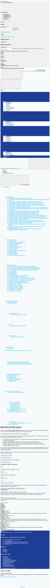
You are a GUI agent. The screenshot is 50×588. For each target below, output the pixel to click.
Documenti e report (12, 421)
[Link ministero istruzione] (6, 2)
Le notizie (5, 172)
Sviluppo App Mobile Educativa (15, 246)
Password (15, 29)
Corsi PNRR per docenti (11, 265)
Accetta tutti (20, 488)
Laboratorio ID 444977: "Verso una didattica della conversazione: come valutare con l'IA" (26, 216)
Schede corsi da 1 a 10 (15, 404)
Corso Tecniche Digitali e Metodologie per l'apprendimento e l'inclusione (23, 269)
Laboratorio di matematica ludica (15, 243)
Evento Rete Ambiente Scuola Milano (18, 314)
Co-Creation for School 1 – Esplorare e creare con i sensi (20, 280)
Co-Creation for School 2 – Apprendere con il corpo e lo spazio (21, 279)
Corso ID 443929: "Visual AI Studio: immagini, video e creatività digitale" (23, 212)
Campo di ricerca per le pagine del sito (8, 168)
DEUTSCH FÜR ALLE (13, 244)
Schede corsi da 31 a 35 (16, 408)
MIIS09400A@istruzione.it (17, 541)
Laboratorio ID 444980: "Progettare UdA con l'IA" (18, 219)
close (2, 90)
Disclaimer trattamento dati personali (8, 576)
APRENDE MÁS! (12, 249)
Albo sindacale (11, 348)
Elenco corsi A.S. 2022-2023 (14, 402)
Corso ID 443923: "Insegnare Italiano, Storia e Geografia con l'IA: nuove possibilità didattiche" (28, 207)
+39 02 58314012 (8, 540)
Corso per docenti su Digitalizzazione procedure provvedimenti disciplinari (23, 267)
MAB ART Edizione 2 (13, 253)
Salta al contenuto (4, 1)
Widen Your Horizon (12, 245)
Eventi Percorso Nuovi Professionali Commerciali (18, 361)
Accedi (2, 21)
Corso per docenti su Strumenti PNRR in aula (17, 281)
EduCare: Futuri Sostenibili (11, 300)
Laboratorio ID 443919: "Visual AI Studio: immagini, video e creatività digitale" (24, 228)
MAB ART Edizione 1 (13, 252)
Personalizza (3, 488)
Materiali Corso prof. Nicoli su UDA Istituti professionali (20, 364)
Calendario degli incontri (13, 313)
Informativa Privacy (7, 559)
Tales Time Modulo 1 (12, 273)
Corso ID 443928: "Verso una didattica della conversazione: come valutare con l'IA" (25, 204)
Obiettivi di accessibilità (8, 562)
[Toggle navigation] (11, 84)
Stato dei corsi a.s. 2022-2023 (14, 410)
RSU (9, 349)
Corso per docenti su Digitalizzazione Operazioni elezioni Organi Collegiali (23, 268)
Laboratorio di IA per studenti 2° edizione (16, 242)
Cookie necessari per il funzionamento (8, 498)
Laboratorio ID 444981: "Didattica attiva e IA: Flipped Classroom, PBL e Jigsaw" (25, 220)
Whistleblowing (6, 563)
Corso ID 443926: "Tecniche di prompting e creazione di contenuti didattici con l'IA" (25, 202)
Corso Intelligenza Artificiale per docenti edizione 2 (18, 275)
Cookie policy (6, 556)
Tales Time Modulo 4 (12, 274)
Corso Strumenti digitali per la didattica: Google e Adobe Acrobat (21, 266)
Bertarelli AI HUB (10, 196)
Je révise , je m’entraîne (13, 248)
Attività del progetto (12, 377)
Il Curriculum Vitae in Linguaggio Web (16, 255)
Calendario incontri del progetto (14, 378)
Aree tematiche (6, 186)
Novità (4, 171)
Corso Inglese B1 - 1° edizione (14, 289)
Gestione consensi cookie (8, 564)
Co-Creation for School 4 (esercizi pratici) (17, 276)
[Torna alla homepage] (25, 68)
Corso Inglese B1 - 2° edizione (14, 290)
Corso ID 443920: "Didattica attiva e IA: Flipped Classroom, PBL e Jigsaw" (24, 211)
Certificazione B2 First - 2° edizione (15, 287)
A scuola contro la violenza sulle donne (14, 374)
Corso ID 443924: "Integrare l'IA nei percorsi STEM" (19, 206)
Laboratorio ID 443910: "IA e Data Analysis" (17, 229)
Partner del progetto (12, 303)
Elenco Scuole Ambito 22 (13, 424)
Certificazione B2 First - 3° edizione (15, 288)
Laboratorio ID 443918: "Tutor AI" (15, 227)
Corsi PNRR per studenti (11, 239)
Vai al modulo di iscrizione (6, 455)
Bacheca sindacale (10, 346)
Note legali (5, 557)
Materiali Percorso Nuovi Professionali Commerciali (19, 362)
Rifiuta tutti (11, 488)
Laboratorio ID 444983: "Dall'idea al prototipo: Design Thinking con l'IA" (23, 213)
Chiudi (2, 56)
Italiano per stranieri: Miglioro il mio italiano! (17, 250)
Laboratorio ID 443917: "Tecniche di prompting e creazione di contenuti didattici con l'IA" (27, 221)
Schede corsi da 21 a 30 (16, 407)
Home (4, 169)
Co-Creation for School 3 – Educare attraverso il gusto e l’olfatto (21, 278)
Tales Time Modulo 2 (12, 272)
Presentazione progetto (13, 302)
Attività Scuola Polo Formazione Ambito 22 (17, 411)
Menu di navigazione (25, 184)
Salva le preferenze (10, 529)
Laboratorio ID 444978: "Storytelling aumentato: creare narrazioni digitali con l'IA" (25, 214)
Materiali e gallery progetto (13, 379)
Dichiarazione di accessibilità (9, 561)
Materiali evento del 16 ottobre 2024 (18, 325)
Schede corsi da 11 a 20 (16, 405)
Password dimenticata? (5, 32)
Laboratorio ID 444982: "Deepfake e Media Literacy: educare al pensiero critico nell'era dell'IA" (28, 218)
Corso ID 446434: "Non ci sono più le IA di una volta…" (20, 198)
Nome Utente (15, 28)
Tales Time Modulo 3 (12, 270)
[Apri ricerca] (12, 74)
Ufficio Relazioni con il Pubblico (10, 560)
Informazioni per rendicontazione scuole (16, 392)
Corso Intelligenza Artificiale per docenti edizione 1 (18, 282)
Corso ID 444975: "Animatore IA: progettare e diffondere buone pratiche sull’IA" (25, 201)
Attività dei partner (12, 335)
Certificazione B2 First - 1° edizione (15, 286)
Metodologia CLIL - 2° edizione (15, 285)
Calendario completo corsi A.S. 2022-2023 (17, 409)
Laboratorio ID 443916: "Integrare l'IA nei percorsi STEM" (20, 222)
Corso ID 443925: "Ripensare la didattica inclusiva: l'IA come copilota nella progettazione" (27, 205)
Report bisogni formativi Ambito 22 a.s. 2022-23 (21, 422)
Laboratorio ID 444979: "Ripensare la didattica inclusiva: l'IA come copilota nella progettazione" (28, 215)
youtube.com (3, 502)
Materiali (10, 324)
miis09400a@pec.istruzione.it (17, 543)
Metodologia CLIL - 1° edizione (15, 283)
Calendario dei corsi (12, 241)
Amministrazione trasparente (9, 566)
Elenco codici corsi (15, 403)
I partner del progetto (12, 376)
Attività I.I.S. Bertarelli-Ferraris (17, 336)
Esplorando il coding (12, 251)
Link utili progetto (12, 381)
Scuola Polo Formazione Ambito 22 (13, 391)
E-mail (14, 48)
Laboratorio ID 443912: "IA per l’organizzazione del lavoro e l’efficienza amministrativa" (26, 226)
